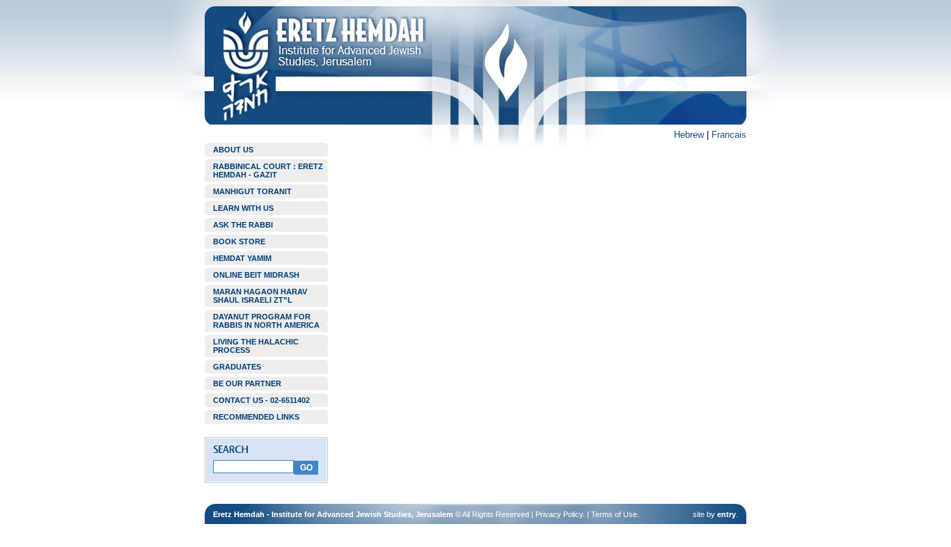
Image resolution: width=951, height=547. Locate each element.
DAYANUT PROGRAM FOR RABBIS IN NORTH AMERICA (266, 320)
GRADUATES (237, 367)
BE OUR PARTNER (247, 383)
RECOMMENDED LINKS (256, 417)
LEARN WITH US (243, 208)
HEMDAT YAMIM (242, 258)
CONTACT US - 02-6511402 (261, 400)
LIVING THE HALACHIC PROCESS (256, 346)
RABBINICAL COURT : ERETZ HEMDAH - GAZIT (268, 170)
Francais (729, 134)
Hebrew (689, 134)
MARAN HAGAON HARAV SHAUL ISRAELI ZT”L (260, 295)
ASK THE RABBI (243, 225)
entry (726, 514)
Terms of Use (614, 514)
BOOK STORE (239, 241)
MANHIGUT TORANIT (252, 191)
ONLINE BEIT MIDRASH (256, 275)
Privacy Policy (559, 514)
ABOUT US (233, 149)
